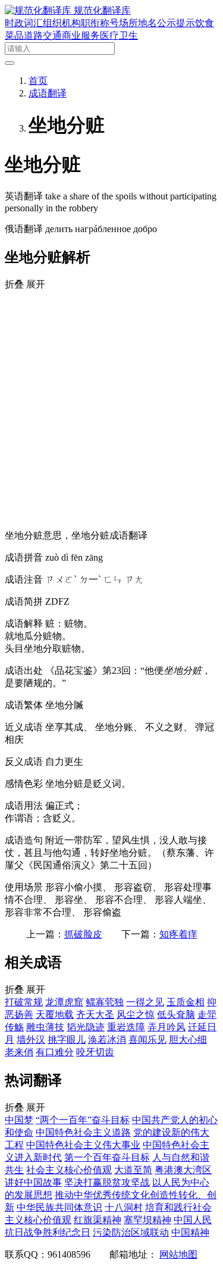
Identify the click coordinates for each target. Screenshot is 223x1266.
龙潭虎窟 (64, 1002)
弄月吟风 (166, 1027)
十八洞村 (124, 1207)
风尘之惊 (136, 1014)
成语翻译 (48, 93)
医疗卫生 (119, 35)
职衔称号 (100, 23)
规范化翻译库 (102, 10)
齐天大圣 (95, 1014)
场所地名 (138, 23)
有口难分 (55, 1052)
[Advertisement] (111, 408)
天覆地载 (55, 1014)
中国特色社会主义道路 (83, 1132)
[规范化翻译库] (39, 10)
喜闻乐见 (147, 1039)
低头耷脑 (176, 1014)
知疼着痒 (178, 934)
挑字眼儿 (67, 1039)
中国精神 (190, 1232)
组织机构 (62, 23)
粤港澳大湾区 (183, 1170)
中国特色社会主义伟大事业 (83, 1145)
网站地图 (178, 1254)
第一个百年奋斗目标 (107, 1157)
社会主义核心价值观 (69, 1170)
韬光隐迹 (86, 1027)
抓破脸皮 (83, 934)
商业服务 (81, 35)
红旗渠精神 (97, 1220)
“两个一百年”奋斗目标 (83, 1120)
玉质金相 (186, 1002)
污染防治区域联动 (131, 1232)
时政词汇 (24, 23)
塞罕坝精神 (147, 1220)
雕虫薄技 (45, 1027)
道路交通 (43, 35)
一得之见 (145, 1002)
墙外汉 (31, 1039)
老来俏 (19, 1052)
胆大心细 (188, 1039)
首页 (38, 81)
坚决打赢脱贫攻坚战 (107, 1182)
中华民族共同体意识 (59, 1207)
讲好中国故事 (33, 1182)
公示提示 (176, 23)
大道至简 (133, 1170)
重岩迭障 (126, 1027)
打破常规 (24, 1002)
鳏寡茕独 (105, 1002)
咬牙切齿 (95, 1052)
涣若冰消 (107, 1039)
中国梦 (19, 1120)
